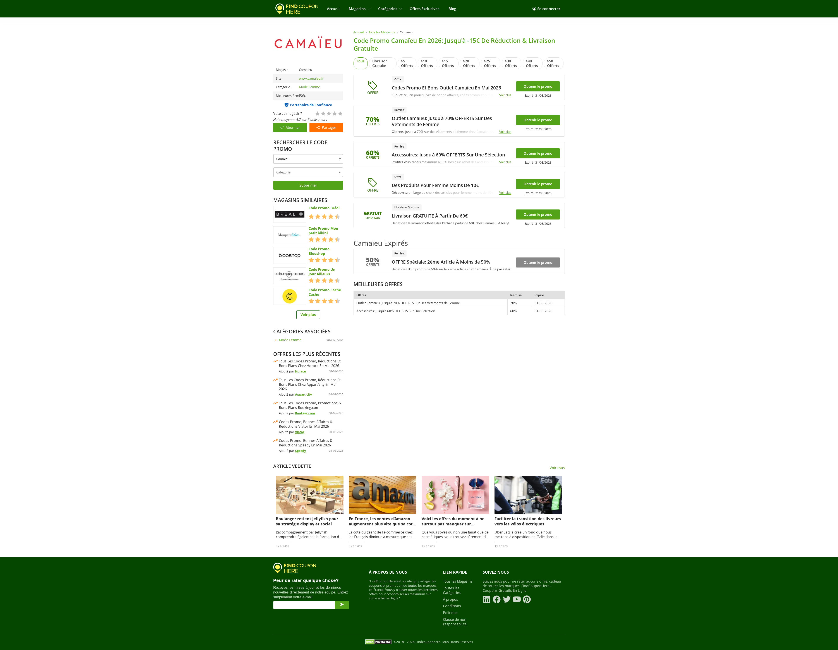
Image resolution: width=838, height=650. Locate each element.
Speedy (300, 451)
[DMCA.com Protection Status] (378, 642)
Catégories (387, 8)
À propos (450, 599)
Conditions (452, 606)
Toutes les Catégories (452, 590)
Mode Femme (309, 87)
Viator (299, 432)
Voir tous (557, 468)
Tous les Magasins (382, 32)
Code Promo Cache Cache (325, 292)
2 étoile (323, 113)
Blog (452, 8)
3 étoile (328, 113)
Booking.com (305, 413)
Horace (300, 371)
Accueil (333, 8)
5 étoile (340, 113)
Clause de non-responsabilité (455, 621)
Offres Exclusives (424, 8)
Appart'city (303, 394)
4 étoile (334, 113)
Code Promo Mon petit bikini (323, 230)
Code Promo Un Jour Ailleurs (322, 271)
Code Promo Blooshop (319, 251)
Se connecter (548, 8)
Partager (329, 127)
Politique (450, 613)
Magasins (357, 8)
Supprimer (308, 185)
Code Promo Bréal (324, 208)
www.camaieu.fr (311, 78)
